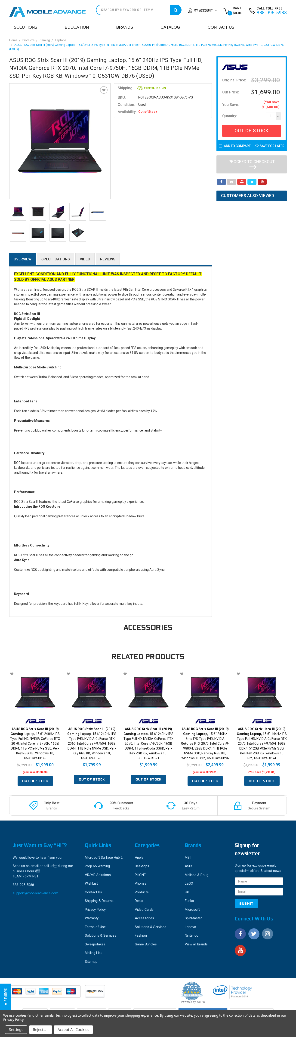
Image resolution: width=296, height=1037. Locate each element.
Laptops (60, 40)
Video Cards (144, 909)
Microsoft (192, 909)
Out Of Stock (252, 130)
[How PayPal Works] (45, 994)
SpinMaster (193, 918)
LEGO (189, 883)
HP (187, 892)
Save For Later (272, 146)
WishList (91, 883)
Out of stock (35, 781)
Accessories (144, 918)
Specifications (55, 259)
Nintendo (191, 935)
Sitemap (91, 962)
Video (85, 259)
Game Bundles (146, 944)
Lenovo (190, 927)
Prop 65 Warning (97, 866)
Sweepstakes (95, 944)
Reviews (107, 259)
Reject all (40, 1029)
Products (28, 40)
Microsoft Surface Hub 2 (104, 857)
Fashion (141, 935)
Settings (16, 1029)
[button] (5, 997)
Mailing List (93, 953)
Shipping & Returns (99, 901)
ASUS (189, 866)
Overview (22, 259)
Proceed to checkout (251, 161)
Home (13, 40)
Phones (140, 883)
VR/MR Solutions (98, 875)
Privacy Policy (95, 909)
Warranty (92, 918)
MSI (188, 857)
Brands (124, 27)
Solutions (25, 27)
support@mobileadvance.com (35, 893)
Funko (189, 901)
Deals (139, 901)
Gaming (45, 40)
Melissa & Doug (196, 875)
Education (77, 27)
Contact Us (221, 27)
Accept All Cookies (73, 1029)
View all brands (196, 944)
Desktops (142, 866)
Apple (139, 857)
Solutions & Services (100, 935)
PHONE (140, 875)
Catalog (170, 27)
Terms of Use (95, 927)
